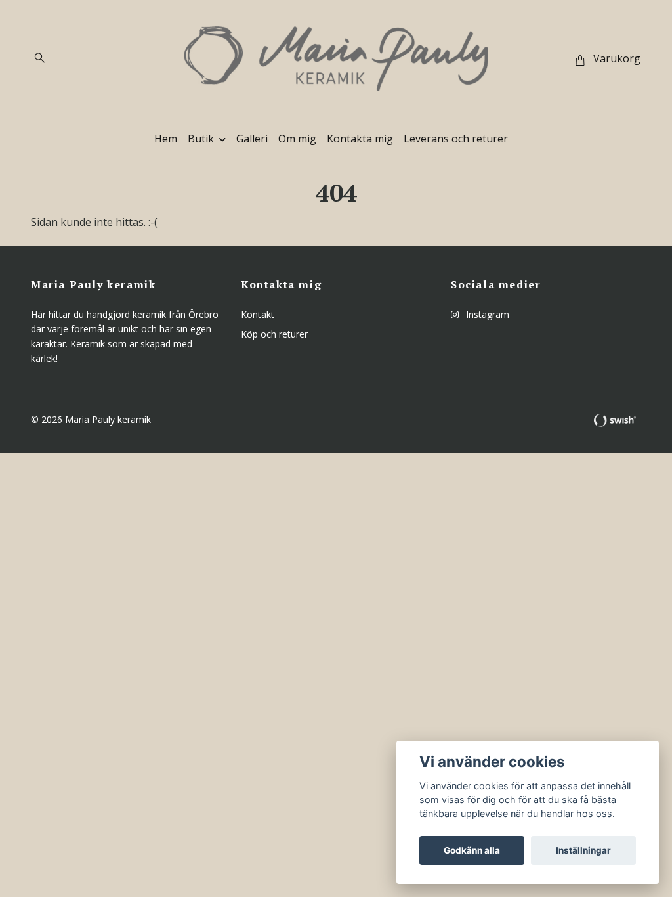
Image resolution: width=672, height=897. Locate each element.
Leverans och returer (456, 138)
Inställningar (583, 850)
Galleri (252, 138)
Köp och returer (274, 334)
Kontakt (257, 314)
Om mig (297, 138)
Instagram (486, 314)
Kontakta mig (360, 138)
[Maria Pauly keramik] (336, 59)
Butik (201, 138)
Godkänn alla (472, 850)
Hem (165, 138)
